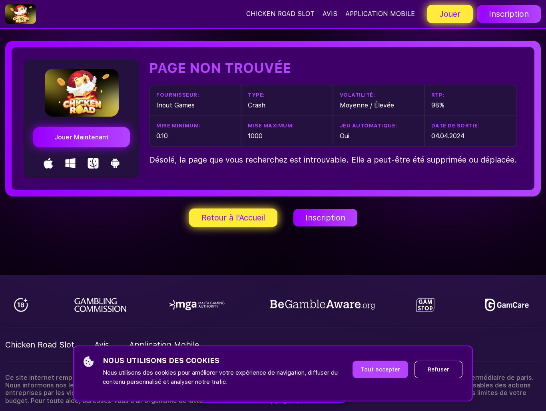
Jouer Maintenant (81, 137)
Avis (330, 14)
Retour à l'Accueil (233, 217)
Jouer (449, 14)
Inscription (509, 14)
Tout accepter (380, 369)
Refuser (438, 369)
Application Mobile (380, 14)
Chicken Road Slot (280, 14)
